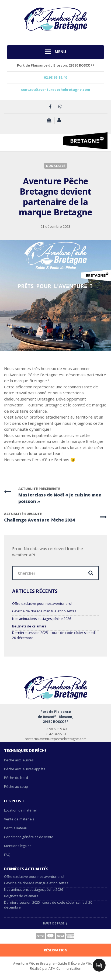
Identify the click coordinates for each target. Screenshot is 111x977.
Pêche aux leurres (18, 760)
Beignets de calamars (29, 626)
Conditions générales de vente (28, 837)
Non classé (55, 166)
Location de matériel (20, 810)
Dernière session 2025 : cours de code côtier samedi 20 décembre (54, 635)
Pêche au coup (16, 786)
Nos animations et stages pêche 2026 (41, 618)
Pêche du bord (16, 777)
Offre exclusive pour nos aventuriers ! (42, 603)
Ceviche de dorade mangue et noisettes (44, 611)
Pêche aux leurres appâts (25, 769)
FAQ (7, 854)
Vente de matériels (19, 819)
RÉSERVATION (55, 950)
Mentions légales (17, 846)
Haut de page (54, 923)
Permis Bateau (15, 828)
